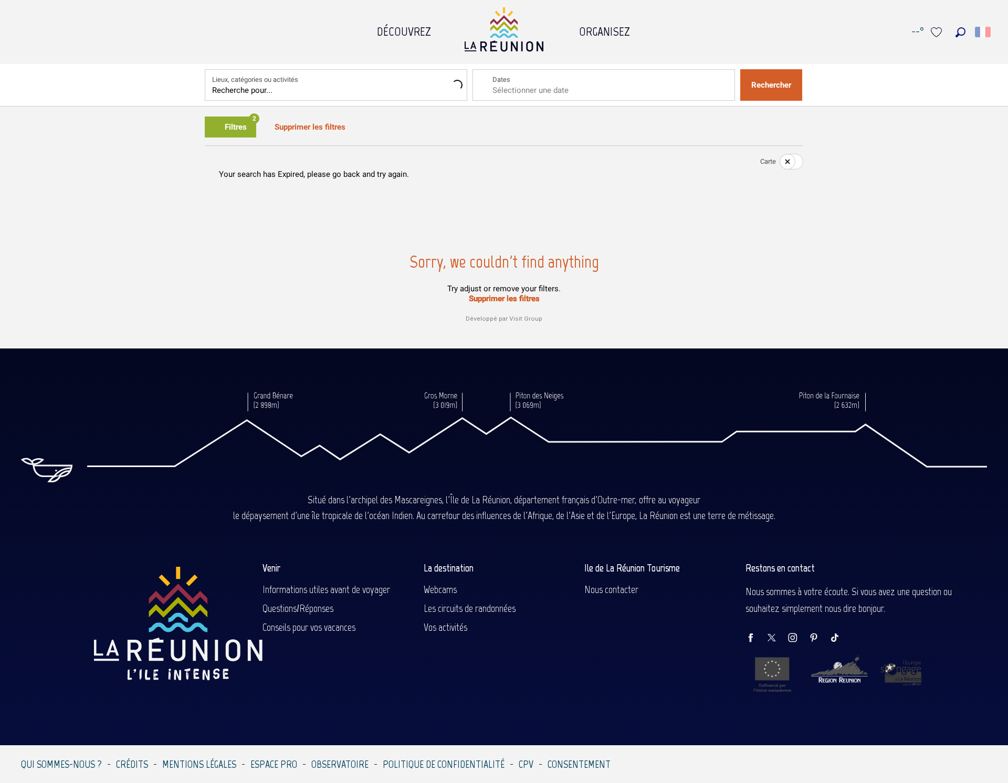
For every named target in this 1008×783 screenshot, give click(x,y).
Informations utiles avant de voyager (326, 589)
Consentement (579, 764)
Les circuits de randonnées (470, 608)
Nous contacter (611, 589)
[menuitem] (404, 29)
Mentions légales (199, 764)
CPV (526, 764)
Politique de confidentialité (444, 764)
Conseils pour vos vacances (308, 627)
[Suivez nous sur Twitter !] (777, 638)
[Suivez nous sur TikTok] (840, 638)
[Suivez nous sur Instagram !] (798, 638)
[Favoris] (937, 32)
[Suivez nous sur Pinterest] (819, 638)
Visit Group (525, 318)
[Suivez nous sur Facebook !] (756, 638)
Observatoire (340, 764)
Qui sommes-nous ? (61, 764)
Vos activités (445, 627)
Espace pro (273, 764)
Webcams (440, 589)
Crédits (132, 764)
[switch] (785, 161)
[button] (960, 32)
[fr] (984, 32)
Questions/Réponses (297, 608)
